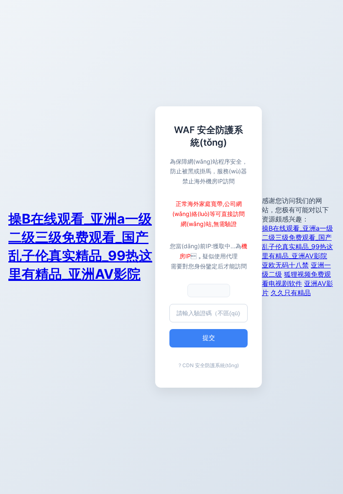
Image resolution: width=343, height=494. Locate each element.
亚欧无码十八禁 (285, 265)
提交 (208, 337)
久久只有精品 (291, 292)
